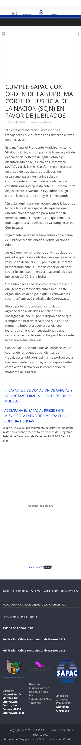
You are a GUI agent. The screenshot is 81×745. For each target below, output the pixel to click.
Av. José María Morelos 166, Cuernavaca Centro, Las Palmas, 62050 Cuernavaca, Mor (13, 704)
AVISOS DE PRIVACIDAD (17, 628)
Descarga (47, 567)
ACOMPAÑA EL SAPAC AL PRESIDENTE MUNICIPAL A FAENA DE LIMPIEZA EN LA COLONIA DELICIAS (35, 416)
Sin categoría (14, 79)
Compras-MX (35, 567)
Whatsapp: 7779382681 (63, 708)
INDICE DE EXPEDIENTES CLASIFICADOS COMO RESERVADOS (40, 591)
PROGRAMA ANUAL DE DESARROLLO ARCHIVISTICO (34, 604)
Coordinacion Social (41, 121)
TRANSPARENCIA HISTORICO (20, 617)
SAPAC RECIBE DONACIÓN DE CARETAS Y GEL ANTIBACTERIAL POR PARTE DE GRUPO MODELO (38, 395)
